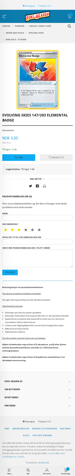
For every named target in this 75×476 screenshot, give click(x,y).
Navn (5, 213)
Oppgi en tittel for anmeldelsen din (21, 237)
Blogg (26, 435)
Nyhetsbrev (65, 429)
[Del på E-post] (44, 186)
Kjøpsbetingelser (20, 429)
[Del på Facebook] (37, 186)
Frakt (6, 429)
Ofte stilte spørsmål (42, 435)
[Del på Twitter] (30, 186)
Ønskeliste (57, 157)
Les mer (51, 453)
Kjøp (20, 157)
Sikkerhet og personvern (44, 429)
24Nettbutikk (43, 462)
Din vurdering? (10, 224)
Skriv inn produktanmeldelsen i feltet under (26, 248)
